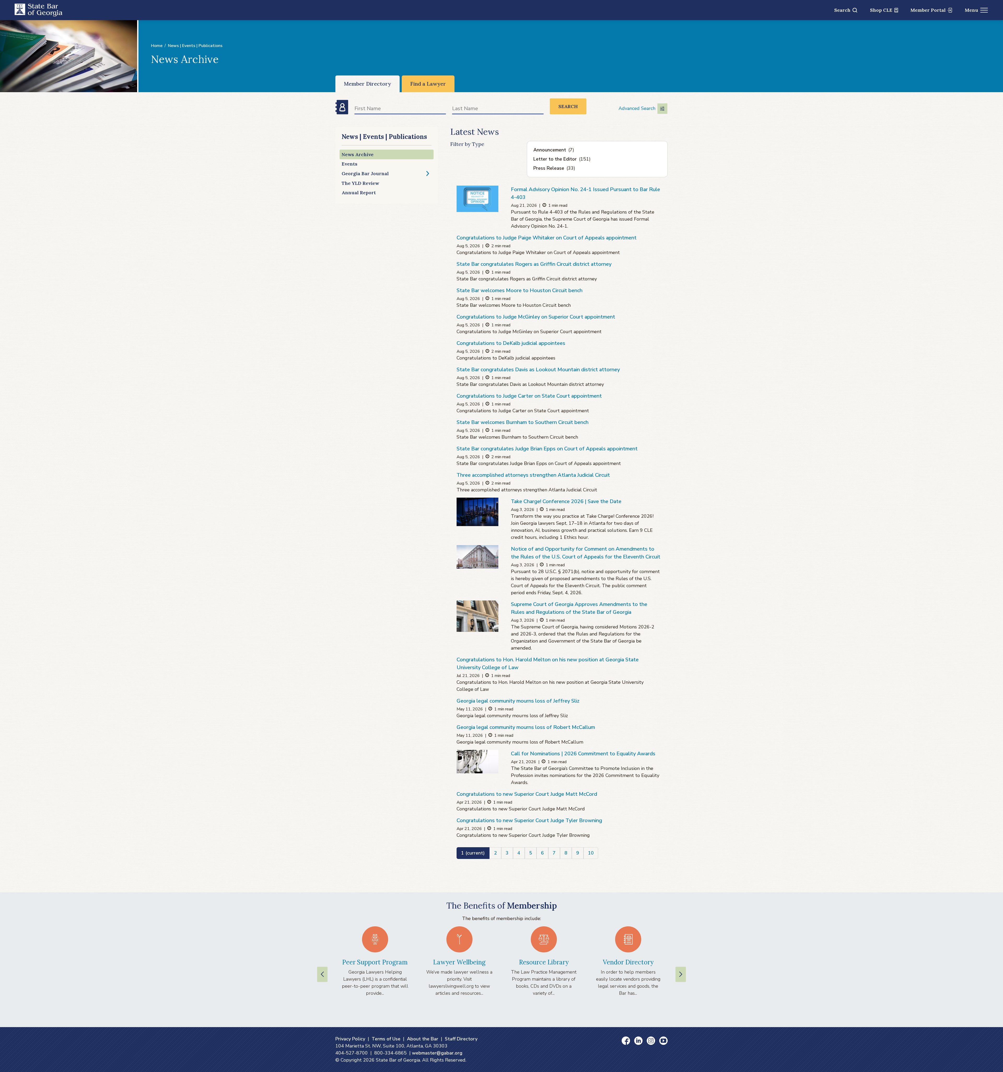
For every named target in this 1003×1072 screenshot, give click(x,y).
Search (842, 10)
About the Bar (422, 1039)
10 (591, 853)
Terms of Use (386, 1039)
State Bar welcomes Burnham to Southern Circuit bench (522, 422)
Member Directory (367, 83)
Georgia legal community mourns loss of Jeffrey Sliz (518, 700)
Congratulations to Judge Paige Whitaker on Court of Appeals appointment (547, 237)
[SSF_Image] (477, 512)
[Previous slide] (322, 974)
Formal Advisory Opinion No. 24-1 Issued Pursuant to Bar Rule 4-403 (585, 193)
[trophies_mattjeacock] (477, 761)
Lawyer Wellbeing (459, 962)
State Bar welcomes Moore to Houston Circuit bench (519, 290)
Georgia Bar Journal (365, 173)
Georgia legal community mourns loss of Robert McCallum (526, 727)
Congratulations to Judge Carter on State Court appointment (529, 395)
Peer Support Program (375, 962)
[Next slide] (680, 974)
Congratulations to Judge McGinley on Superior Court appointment (536, 316)
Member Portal (928, 10)
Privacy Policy (350, 1039)
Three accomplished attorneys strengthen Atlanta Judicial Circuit (533, 475)
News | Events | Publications (195, 46)
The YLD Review (360, 183)
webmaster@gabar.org (437, 1053)
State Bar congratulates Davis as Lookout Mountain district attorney (538, 369)
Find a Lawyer (428, 83)
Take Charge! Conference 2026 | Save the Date (566, 501)
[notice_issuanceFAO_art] (477, 199)
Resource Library (544, 962)
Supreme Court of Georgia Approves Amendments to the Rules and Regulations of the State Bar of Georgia (579, 608)
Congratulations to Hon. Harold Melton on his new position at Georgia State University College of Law (548, 663)
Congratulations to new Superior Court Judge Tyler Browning (529, 820)
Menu (971, 10)
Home (156, 46)
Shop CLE (881, 10)
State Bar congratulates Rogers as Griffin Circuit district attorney (534, 264)
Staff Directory (461, 1039)
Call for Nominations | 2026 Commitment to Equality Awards (583, 753)
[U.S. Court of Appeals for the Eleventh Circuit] (477, 557)
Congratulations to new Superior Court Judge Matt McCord (527, 794)
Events (349, 164)
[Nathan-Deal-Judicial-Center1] (477, 616)
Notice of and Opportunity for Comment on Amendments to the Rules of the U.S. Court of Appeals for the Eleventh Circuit (585, 552)
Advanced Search (637, 108)
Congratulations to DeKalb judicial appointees (511, 343)
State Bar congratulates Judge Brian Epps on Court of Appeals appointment (547, 448)
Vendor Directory (628, 962)
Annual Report (359, 193)
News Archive (358, 154)
